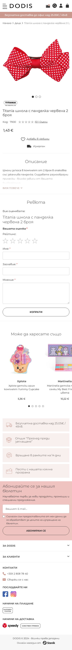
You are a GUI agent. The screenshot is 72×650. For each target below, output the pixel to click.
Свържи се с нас (17, 579)
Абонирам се (36, 530)
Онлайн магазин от (29, 642)
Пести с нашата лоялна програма (34, 471)
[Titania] (10, 104)
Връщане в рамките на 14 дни (38, 455)
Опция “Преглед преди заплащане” (32, 440)
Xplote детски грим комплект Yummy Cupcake (21, 387)
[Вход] (61, 6)
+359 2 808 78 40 (17, 573)
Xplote (21, 381)
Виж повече (11, 188)
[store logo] (21, 6)
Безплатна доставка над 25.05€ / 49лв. (41, 425)
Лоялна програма (48, 6)
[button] (32, 96)
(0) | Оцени (41, 121)
